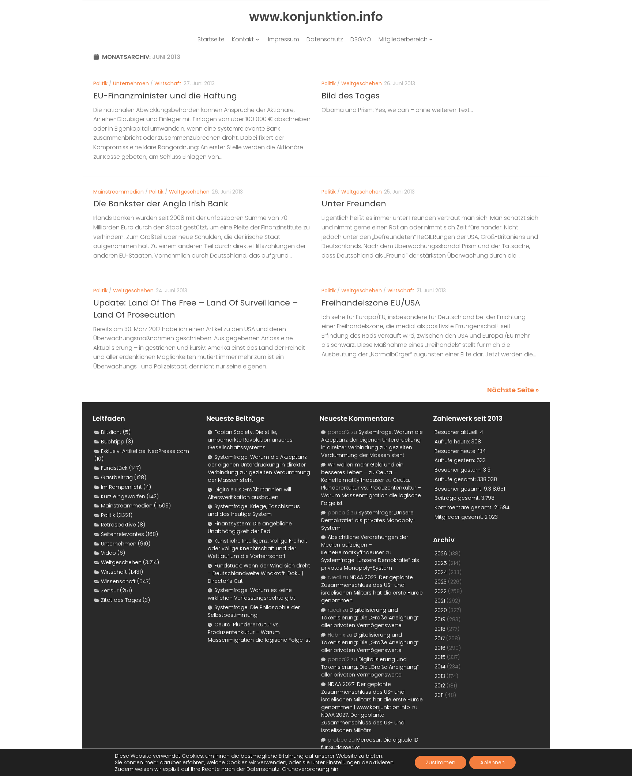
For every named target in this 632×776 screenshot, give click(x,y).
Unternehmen (131, 83)
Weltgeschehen (361, 83)
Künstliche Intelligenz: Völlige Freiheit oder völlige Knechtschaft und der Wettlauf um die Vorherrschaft (257, 548)
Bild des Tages (350, 95)
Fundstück (114, 468)
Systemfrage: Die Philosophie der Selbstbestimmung (254, 611)
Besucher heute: (456, 451)
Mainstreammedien (118, 191)
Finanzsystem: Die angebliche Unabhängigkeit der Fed (250, 527)
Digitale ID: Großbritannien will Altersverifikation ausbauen (249, 493)
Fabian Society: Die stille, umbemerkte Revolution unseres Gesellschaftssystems (250, 439)
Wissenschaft (118, 581)
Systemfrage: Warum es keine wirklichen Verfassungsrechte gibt (251, 593)
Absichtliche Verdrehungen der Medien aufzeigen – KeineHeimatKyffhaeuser (364, 544)
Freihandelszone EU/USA (370, 302)
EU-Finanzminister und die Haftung (165, 95)
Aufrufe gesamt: (455, 479)
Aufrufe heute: (452, 441)
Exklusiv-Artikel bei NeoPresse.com (145, 451)
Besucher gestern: (458, 469)
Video (108, 552)
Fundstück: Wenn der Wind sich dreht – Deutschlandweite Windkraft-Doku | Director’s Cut (259, 573)
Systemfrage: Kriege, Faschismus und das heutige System (254, 510)
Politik (100, 83)
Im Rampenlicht (121, 487)
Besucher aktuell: (457, 432)
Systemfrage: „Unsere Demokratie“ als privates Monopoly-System (368, 520)
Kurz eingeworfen (123, 496)
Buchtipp (112, 441)
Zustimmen (440, 762)
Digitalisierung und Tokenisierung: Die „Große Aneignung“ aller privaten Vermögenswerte (370, 617)
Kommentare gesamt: (464, 507)
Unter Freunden (353, 203)
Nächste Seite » (513, 389)
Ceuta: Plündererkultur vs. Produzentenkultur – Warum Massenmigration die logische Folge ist (259, 632)
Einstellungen (343, 762)
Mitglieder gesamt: (459, 517)
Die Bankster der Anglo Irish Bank (160, 203)
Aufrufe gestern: (455, 460)
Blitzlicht (111, 432)
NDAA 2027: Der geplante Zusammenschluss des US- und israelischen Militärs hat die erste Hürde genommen (372, 589)
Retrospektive (118, 524)
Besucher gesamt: (459, 488)
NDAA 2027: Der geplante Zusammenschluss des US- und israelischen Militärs (363, 722)
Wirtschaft (167, 83)
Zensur (109, 590)
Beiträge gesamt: (457, 498)
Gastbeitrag (117, 477)
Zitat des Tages (121, 600)
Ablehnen (492, 762)
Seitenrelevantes (122, 534)
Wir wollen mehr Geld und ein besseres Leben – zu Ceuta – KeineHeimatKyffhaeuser (362, 472)
